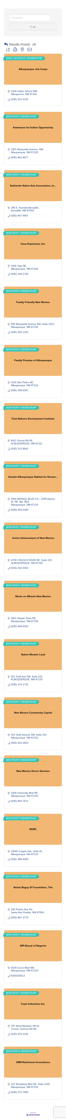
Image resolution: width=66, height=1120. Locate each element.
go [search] (34, 26)
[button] (6, 44)
